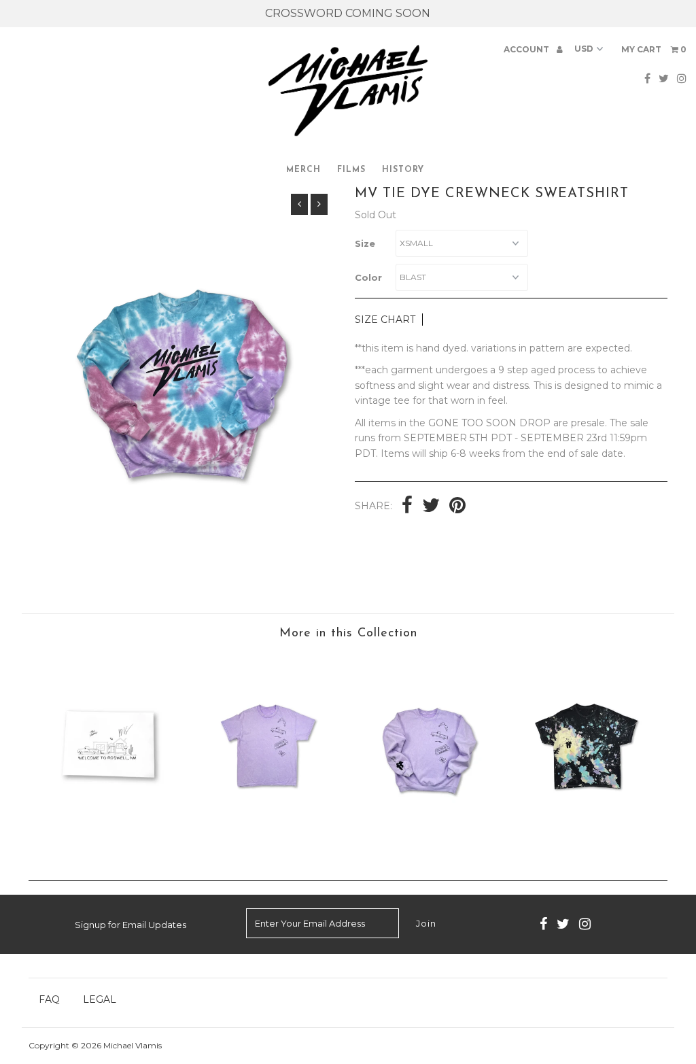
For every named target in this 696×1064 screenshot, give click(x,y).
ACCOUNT (527, 49)
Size (365, 243)
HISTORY (403, 170)
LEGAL (99, 999)
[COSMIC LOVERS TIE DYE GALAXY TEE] (588, 845)
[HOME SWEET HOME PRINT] (108, 845)
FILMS (351, 170)
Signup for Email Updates (130, 924)
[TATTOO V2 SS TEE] (268, 845)
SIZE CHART (385, 319)
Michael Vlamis (132, 1045)
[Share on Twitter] (431, 506)
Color (368, 277)
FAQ (49, 999)
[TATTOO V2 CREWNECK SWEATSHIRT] (428, 845)
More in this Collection (348, 634)
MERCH (303, 170)
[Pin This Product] (457, 506)
